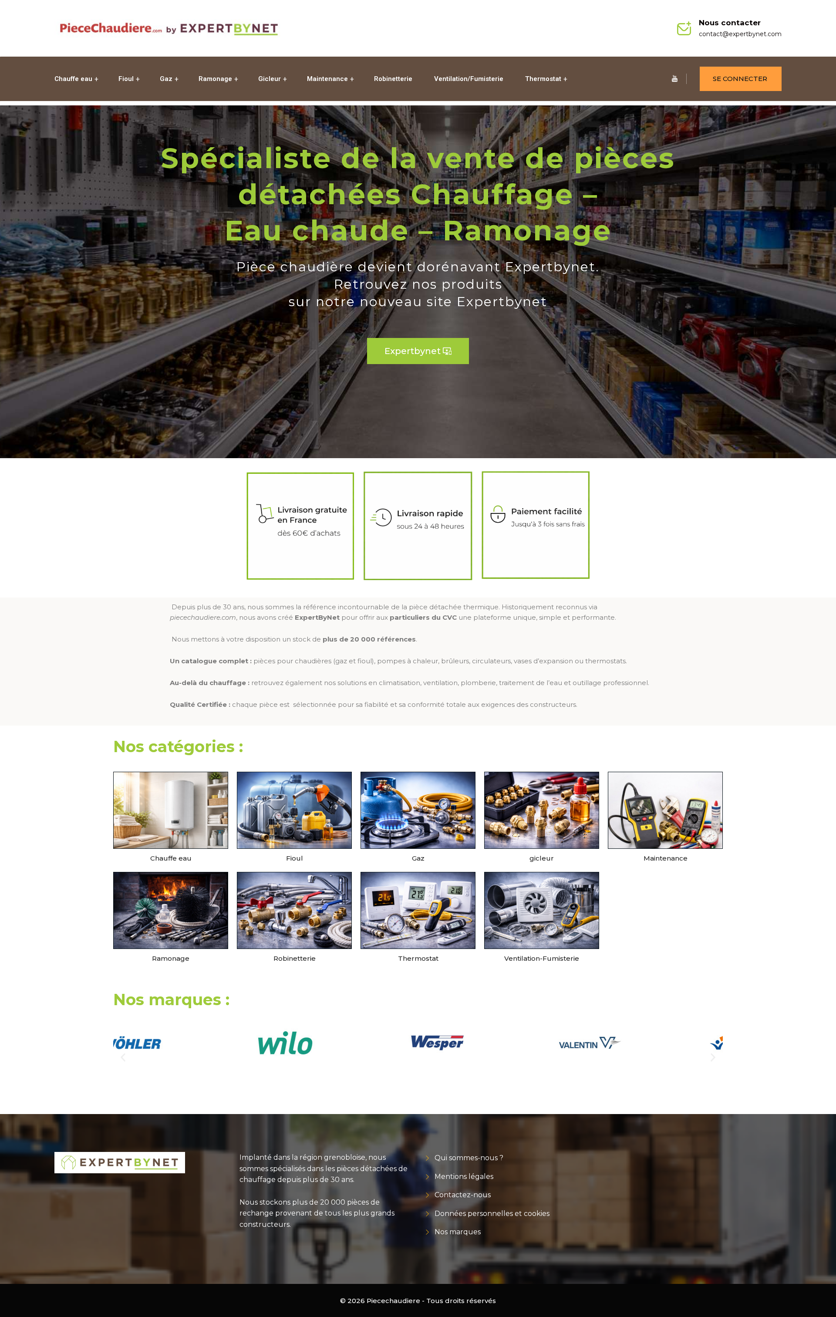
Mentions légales (464, 1176)
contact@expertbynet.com (740, 34)
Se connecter (740, 78)
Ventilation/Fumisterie (468, 79)
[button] (123, 1057)
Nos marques (458, 1232)
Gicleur (269, 79)
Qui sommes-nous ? (469, 1158)
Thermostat (543, 79)
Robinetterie (393, 79)
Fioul (126, 79)
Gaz (166, 79)
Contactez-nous (463, 1195)
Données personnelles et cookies (492, 1213)
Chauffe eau (73, 79)
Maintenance (327, 79)
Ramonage (215, 79)
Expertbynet (418, 351)
